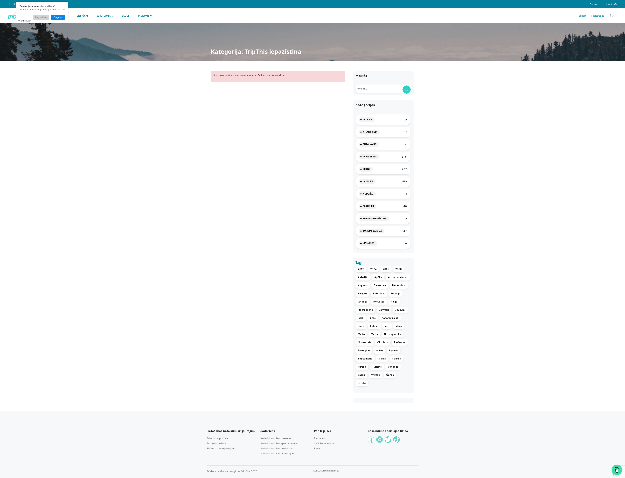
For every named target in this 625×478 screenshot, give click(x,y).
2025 (386, 269)
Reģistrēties (597, 15)
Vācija (361, 375)
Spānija (396, 358)
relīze (379, 350)
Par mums (594, 4)
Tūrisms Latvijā (372, 231)
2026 (398, 269)
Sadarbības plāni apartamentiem (279, 443)
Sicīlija (382, 358)
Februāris (379, 293)
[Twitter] (388, 439)
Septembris (365, 358)
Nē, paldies (41, 17)
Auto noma (369, 144)
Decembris (399, 285)
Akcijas (367, 119)
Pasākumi (368, 206)
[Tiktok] (396, 439)
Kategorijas (365, 105)
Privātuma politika (217, 438)
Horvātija (378, 301)
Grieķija (362, 301)
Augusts (363, 285)
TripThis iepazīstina (374, 218)
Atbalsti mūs (611, 4)
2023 (361, 269)
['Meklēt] (407, 89)
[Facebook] (371, 439)
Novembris (364, 342)
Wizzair (375, 375)
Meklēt (361, 75)
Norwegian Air (392, 334)
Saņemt (58, 17)
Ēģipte (362, 383)
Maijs (399, 326)
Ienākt (582, 15)
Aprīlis (378, 277)
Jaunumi (143, 15)
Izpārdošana (365, 309)
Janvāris (384, 309)
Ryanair (393, 350)
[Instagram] (379, 439)
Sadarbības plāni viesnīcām (276, 438)
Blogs (125, 15)
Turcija (362, 366)
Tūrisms (377, 366)
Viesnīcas (83, 15)
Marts (374, 334)
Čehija (390, 375)
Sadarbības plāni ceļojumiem (277, 448)
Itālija (394, 301)
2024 (373, 269)
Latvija (374, 326)
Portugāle (364, 350)
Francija (395, 293)
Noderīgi (368, 193)
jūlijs (360, 318)
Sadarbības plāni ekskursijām (277, 453)
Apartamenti (105, 15)
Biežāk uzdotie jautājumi (221, 448)
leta (386, 326)
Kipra (361, 326)
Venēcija (393, 366)
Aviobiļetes (370, 156)
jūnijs (372, 318)
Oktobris (382, 342)
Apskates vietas (398, 277)
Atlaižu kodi (370, 132)
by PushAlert (26, 20)
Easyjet (362, 293)
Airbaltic (363, 277)
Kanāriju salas (390, 318)
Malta (361, 334)
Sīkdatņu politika (216, 443)
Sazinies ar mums (324, 443)
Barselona (380, 285)
